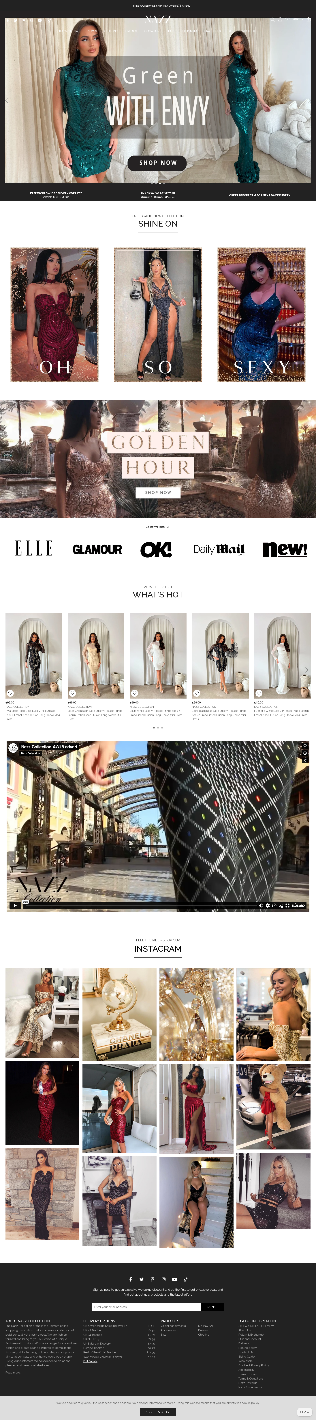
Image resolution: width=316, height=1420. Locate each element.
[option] (158, 5)
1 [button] (152, 183)
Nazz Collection (158, 19)
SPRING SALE (206, 1326)
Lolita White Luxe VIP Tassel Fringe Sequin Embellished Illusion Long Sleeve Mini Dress (156, 713)
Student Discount (249, 1339)
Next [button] (310, 100)
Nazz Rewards (247, 1383)
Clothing (111, 31)
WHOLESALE (249, 31)
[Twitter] (16, 20)
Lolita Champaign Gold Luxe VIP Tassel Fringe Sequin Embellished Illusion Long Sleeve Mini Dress (95, 715)
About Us (244, 1330)
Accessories (168, 1330)
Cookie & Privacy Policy (253, 1365)
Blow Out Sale (69, 31)
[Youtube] (40, 20)
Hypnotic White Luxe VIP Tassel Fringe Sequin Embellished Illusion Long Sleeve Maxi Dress (281, 713)
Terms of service (248, 1374)
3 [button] (160, 183)
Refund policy (247, 1347)
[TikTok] (49, 20)
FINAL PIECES (212, 31)
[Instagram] (32, 20)
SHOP (170, 31)
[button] (309, 19)
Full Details (90, 1361)
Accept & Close (158, 1412)
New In (92, 31)
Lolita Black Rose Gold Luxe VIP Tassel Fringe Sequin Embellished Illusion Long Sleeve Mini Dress (219, 715)
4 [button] (164, 183)
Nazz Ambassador (250, 1387)
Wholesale (245, 1361)
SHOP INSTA (189, 31)
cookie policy (250, 1403)
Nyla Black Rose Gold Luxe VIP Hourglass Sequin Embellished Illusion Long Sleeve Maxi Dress (32, 715)
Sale (163, 1334)
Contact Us (245, 1352)
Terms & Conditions (250, 1378)
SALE (231, 31)
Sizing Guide (246, 1356)
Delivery (243, 1343)
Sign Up (212, 1307)
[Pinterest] (24, 20)
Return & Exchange (251, 1334)
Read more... (13, 1372)
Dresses (131, 31)
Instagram (158, 949)
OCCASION (151, 31)
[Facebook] (7, 20)
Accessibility (246, 1369)
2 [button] (156, 183)
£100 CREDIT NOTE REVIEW (256, 1326)
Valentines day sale (173, 1326)
